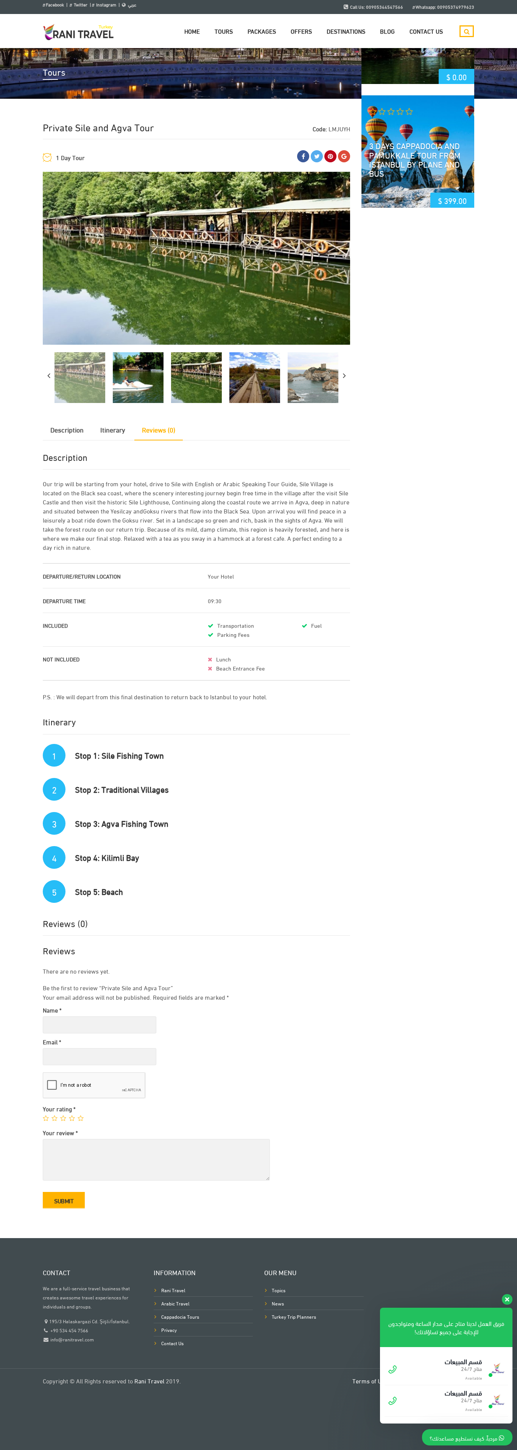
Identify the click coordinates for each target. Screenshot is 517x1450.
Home (192, 30)
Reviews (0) (158, 429)
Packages (262, 30)
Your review (60, 1132)
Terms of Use (370, 1380)
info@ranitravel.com (72, 1339)
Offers (301, 30)
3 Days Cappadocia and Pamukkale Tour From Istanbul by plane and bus (415, 159)
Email (52, 1041)
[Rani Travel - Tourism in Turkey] (79, 28)
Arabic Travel (175, 1303)
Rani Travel (173, 1290)
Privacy (169, 1329)
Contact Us (426, 30)
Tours (224, 30)
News (278, 1303)
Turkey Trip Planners (294, 1316)
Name (52, 1009)
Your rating (59, 1108)
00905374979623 (455, 6)
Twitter (80, 4)
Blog (387, 30)
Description (67, 429)
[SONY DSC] (196, 258)
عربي (132, 4)
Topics (278, 1290)
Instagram (106, 4)
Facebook (55, 4)
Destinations (346, 30)
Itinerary (112, 429)
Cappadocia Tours (180, 1316)
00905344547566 (384, 6)
